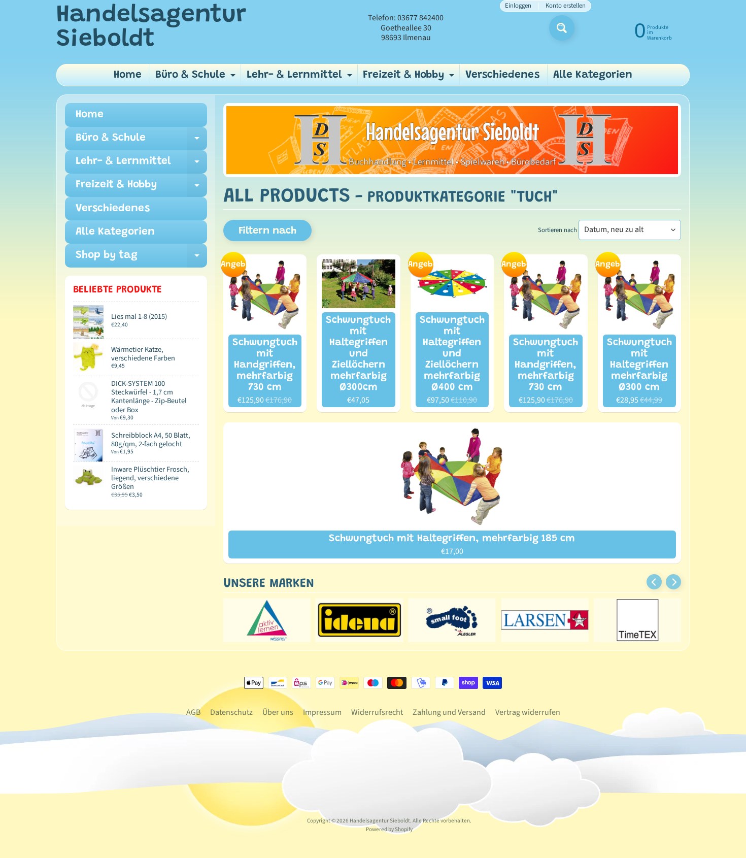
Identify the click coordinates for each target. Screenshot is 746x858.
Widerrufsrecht (377, 712)
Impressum (322, 712)
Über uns (277, 712)
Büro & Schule (196, 78)
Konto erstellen (566, 6)
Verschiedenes (502, 75)
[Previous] (654, 581)
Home (128, 75)
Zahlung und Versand (449, 712)
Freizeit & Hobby (410, 78)
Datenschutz (231, 712)
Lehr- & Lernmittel (301, 78)
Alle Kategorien (592, 75)
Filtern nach (267, 231)
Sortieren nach (557, 230)
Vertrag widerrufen (527, 712)
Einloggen (518, 6)
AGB (193, 712)
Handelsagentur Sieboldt (151, 28)
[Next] (673, 581)
